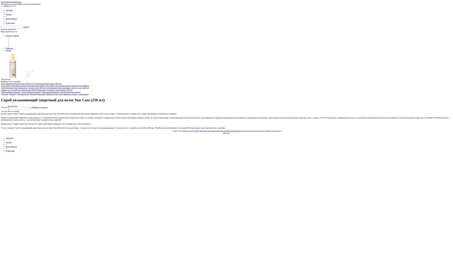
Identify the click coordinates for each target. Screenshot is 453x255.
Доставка (9, 10)
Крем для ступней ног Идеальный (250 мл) (55, 90)
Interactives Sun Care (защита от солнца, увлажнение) (67, 94)
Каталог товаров (12, 36)
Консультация (11, 19)
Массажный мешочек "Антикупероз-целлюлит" (61, 92)
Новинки (9, 48)
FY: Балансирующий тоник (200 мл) (47, 84)
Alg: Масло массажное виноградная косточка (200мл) (67, 86)
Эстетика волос (23, 94)
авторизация (16, 2)
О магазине (10, 23)
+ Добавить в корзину (39, 107)
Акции (8, 50)
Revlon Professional (37, 94)
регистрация (6, 2)
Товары (13, 94)
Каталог (5, 94)
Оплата (9, 14)
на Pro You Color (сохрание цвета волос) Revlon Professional (218, 131)
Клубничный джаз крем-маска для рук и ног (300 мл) (67, 88)
